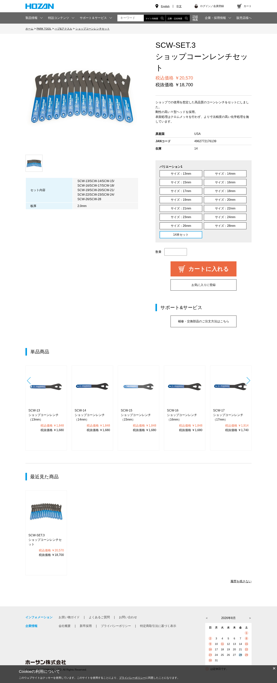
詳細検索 (195, 18)
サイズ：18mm (225, 191)
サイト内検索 (152, 18)
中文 (179, 6)
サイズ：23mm (181, 217)
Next (248, 381)
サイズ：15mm (181, 182)
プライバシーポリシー (116, 625)
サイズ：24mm (225, 217)
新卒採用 (86, 625)
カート (248, 6)
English (165, 6)
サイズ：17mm (181, 191)
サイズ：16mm (225, 182)
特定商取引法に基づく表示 (158, 625)
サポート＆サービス (93, 17)
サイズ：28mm (225, 225)
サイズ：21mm (181, 208)
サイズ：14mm (225, 173)
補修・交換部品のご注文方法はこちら (203, 321)
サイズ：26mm (181, 225)
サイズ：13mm (181, 173)
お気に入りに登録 (203, 284)
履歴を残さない (241, 581)
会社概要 (65, 625)
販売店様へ (244, 17)
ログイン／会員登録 (212, 6)
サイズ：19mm (181, 199)
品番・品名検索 (175, 18)
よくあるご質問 (99, 617)
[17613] (34, 163)
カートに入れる (208, 269)
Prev (28, 381)
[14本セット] (81, 96)
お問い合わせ (128, 617)
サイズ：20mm (225, 199)
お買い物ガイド (69, 617)
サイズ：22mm (225, 208)
